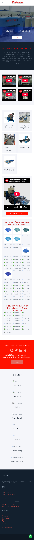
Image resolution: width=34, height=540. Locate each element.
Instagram (6, 518)
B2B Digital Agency (7, 528)
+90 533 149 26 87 (9, 494)
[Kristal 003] (7, 315)
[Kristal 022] (7, 329)
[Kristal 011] (25, 321)
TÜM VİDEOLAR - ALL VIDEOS (17, 213)
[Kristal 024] (25, 329)
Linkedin (5, 522)
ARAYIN (17, 362)
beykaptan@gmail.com (8, 504)
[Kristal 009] (7, 321)
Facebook (6, 516)
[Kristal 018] (25, 324)
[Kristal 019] (7, 327)
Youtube (5, 520)
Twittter (5, 524)
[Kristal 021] (25, 327)
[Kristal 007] (16, 318)
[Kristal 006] (7, 318)
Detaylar (17, 37)
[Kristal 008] (25, 318)
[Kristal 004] (16, 315)
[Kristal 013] (16, 324)
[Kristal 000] (7, 312)
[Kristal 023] (16, 329)
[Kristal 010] (16, 321)
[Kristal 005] (25, 315)
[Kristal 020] (16, 327)
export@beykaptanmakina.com (10, 506)
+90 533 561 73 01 (9, 493)
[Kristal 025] (7, 332)
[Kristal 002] (25, 312)
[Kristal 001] (16, 312)
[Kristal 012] (7, 324)
